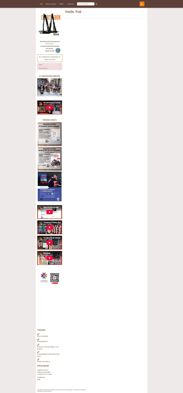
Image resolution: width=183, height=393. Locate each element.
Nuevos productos (51, 4)
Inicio (41, 4)
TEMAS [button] (61, 4)
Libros (41, 64)
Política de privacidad (43, 372)
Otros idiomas (43, 68)
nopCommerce (48, 391)
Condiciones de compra (44, 374)
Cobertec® (82, 389)
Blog (38, 379)
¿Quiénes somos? (42, 370)
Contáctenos (70, 4)
